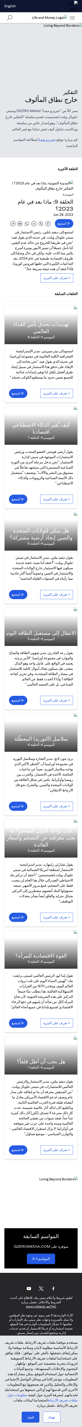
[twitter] (41, 223)
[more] (72, 17)
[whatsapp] (27, 223)
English (10, 6)
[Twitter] (41, 1288)
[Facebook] (53, 1288)
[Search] (9, 17)
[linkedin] (34, 223)
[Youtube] (28, 1288)
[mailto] (20, 223)
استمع (62, 223)
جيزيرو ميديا (47, 140)
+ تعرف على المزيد (56, 278)
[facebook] (48, 223)
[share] (13, 223)
